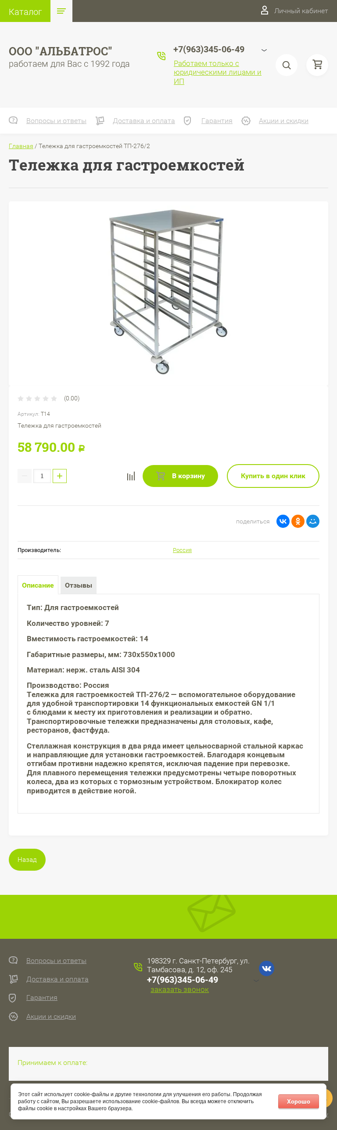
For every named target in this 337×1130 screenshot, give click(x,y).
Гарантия (217, 120)
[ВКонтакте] (283, 521)
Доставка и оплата (144, 120)
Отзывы (78, 585)
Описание (38, 585)
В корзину (187, 476)
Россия (182, 550)
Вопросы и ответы (56, 120)
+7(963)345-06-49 (182, 979)
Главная (21, 145)
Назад (27, 860)
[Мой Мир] (312, 521)
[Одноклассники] (298, 521)
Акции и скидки (283, 120)
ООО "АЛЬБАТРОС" (60, 51)
